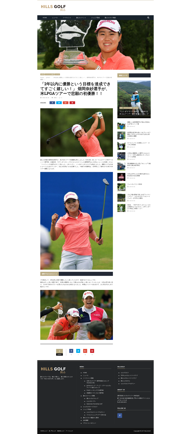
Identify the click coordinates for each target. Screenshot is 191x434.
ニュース (55, 18)
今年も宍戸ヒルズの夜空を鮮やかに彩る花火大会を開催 (138, 175)
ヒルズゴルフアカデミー (128, 383)
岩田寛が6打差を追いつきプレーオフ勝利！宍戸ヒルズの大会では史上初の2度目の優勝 (138, 134)
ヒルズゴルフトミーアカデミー (96, 412)
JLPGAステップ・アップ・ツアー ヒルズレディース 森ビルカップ (99, 386)
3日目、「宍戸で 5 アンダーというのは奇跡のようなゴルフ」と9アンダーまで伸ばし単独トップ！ (138, 206)
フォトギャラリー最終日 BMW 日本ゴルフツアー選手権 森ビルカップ (133, 112)
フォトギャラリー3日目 (134, 184)
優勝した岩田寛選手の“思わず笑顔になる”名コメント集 (138, 123)
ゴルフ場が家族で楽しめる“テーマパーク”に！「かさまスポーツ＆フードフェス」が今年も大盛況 (138, 196)
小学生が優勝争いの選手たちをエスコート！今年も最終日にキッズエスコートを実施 (138, 155)
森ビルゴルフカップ (92, 398)
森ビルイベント (81, 18)
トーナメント (67, 18)
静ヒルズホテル (125, 381)
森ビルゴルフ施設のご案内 (91, 417)
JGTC (121, 108)
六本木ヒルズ (43, 431)
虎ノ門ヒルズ (52, 431)
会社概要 (85, 420)
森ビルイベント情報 (89, 396)
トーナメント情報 (49, 74)
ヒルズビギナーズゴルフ (90, 407)
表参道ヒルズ (60, 431)
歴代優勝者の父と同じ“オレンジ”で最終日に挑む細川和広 (139, 164)
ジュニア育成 (95, 18)
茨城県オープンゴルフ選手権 (95, 393)
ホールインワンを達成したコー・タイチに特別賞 (138, 143)
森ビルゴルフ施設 (110, 18)
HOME (45, 18)
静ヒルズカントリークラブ (128, 378)
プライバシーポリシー (89, 423)
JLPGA (42, 74)
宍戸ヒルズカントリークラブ (129, 375)
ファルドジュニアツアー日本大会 (96, 415)
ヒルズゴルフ (125, 372)
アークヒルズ (69, 431)
